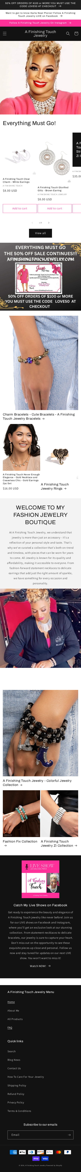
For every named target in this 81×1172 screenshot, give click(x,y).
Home (11, 1002)
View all (40, 233)
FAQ (10, 1027)
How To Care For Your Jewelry (26, 1076)
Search (12, 1051)
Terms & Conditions (19, 1111)
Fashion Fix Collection (20, 841)
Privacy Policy (16, 1102)
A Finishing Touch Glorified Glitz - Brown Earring (53, 189)
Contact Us (14, 1068)
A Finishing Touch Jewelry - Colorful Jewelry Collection (37, 783)
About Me (13, 1010)
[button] (5, 33)
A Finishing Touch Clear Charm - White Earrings (16, 180)
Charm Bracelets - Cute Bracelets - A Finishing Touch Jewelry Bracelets (39, 416)
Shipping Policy (17, 1085)
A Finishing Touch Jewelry (35, 1165)
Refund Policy (16, 1094)
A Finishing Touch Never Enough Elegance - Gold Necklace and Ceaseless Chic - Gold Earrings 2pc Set (21, 479)
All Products (15, 1019)
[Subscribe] (69, 1135)
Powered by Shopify (54, 1165)
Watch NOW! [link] (38, 966)
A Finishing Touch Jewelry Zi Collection (57, 843)
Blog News (14, 1059)
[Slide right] (49, 223)
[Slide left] (32, 223)
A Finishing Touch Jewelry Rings (55, 486)
